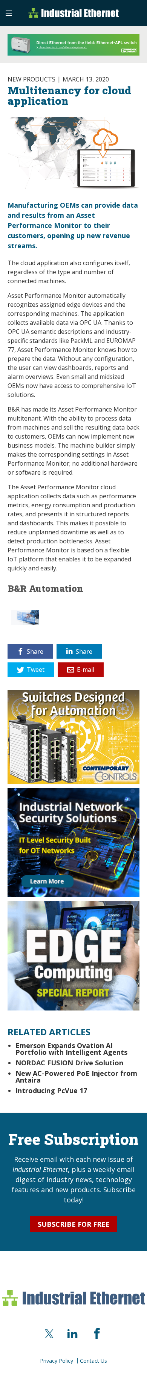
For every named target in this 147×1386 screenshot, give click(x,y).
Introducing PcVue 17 (51, 1090)
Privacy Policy (56, 1360)
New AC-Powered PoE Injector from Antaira (76, 1076)
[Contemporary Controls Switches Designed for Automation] (73, 736)
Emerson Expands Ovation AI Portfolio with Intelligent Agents (71, 1049)
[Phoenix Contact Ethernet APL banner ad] (73, 45)
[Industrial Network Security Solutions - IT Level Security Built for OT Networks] (73, 841)
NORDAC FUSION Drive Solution (69, 1062)
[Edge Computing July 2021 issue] (73, 954)
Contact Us (93, 1360)
